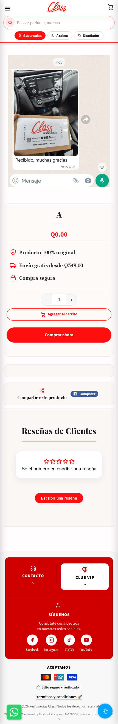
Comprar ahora (59, 335)
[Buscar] (10, 22)
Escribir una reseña (59, 498)
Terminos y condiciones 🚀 (59, 696)
